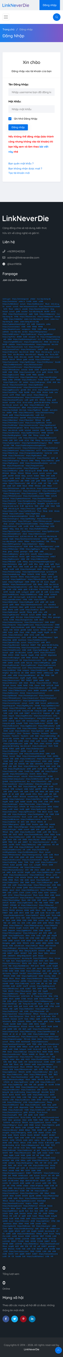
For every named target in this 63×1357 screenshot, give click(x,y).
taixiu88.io (52, 604)
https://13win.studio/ (27, 804)
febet (48, 928)
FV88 (31, 685)
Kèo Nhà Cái (15, 673)
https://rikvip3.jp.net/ (48, 698)
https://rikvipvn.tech (10, 1031)
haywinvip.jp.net (9, 706)
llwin (50, 819)
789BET (57, 443)
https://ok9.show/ (16, 635)
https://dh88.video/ (10, 602)
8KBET (33, 645)
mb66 (55, 473)
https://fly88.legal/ (15, 582)
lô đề (22, 506)
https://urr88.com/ (10, 1130)
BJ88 (14, 872)
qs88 (38, 592)
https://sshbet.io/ (51, 448)
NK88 (41, 564)
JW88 (5, 847)
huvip (58, 834)
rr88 (23, 478)
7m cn (33, 1016)
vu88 (32, 736)
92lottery (43, 1014)
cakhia (20, 541)
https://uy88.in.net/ (28, 665)
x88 (21, 481)
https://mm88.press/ (45, 362)
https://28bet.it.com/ (29, 905)
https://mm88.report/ (39, 670)
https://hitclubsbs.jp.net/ (12, 387)
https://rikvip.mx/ (9, 625)
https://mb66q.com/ (45, 316)
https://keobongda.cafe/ (24, 415)
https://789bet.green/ (38, 1074)
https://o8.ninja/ (9, 458)
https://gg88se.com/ (28, 726)
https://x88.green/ (32, 577)
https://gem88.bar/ (45, 334)
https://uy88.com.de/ (11, 665)
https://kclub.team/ (28, 349)
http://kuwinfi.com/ (44, 837)
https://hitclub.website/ (25, 344)
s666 (40, 738)
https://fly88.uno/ (10, 382)
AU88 (39, 708)
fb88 (36, 506)
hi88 (38, 983)
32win (24, 817)
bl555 (5, 597)
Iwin (56, 392)
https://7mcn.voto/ (27, 508)
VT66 (16, 847)
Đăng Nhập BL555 (24, 956)
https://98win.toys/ (10, 807)
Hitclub (50, 372)
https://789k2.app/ (51, 978)
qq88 (12, 652)
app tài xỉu (29, 506)
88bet (44, 615)
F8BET (51, 741)
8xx (43, 339)
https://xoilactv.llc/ (10, 771)
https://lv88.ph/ (51, 908)
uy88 (51, 539)
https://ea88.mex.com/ (47, 665)
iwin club (53, 463)
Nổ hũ (26, 428)
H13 (53, 844)
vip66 (31, 314)
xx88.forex (47, 844)
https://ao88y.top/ (46, 999)
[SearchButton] (56, 17)
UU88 (9, 589)
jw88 (41, 1006)
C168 (30, 435)
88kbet (5, 890)
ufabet (32, 299)
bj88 (53, 458)
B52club (6, 473)
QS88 (39, 508)
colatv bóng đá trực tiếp (29, 322)
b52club (55, 402)
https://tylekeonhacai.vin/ (20, 498)
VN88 (51, 814)
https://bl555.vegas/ (51, 1039)
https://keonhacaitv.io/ (37, 668)
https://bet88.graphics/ (12, 435)
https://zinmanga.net (20, 299)
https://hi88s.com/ (29, 380)
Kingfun (6, 673)
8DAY (14, 1021)
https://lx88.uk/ (32, 946)
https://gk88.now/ (10, 1072)
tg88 (28, 556)
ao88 (53, 476)
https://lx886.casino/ (11, 882)
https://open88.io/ (38, 918)
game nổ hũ (24, 554)
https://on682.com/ (27, 759)
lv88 (54, 794)
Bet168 (26, 392)
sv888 (28, 837)
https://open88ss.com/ (46, 1031)
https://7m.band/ (9, 501)
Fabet (51, 1021)
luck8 (53, 567)
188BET (5, 529)
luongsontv (26, 329)
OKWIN (27, 1064)
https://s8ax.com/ (35, 981)
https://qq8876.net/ (18, 579)
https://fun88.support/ (40, 1059)
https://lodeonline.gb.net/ (13, 428)
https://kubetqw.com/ (35, 748)
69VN (53, 938)
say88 (22, 678)
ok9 (4, 339)
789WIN (12, 928)
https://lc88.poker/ (26, 1009)
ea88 (31, 1006)
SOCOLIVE (48, 764)
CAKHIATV (39, 764)
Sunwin (50, 481)
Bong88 (45, 410)
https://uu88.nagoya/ (11, 658)
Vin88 (5, 688)
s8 (54, 711)
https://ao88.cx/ (9, 733)
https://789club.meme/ (12, 855)
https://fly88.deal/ (33, 514)
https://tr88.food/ (26, 847)
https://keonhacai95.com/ (13, 400)
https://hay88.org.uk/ (16, 769)
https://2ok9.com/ (10, 438)
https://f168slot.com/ (11, 377)
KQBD (54, 928)
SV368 (50, 776)
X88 (49, 832)
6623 (24, 1029)
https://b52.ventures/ (45, 718)
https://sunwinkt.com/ (50, 1117)
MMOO (10, 655)
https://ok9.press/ (10, 526)
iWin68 (37, 706)
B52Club (6, 498)
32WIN (29, 877)
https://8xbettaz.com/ (11, 637)
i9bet (26, 405)
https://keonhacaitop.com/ (13, 397)
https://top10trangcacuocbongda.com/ (30, 445)
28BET (25, 842)
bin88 (31, 370)
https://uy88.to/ (45, 796)
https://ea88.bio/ (38, 541)
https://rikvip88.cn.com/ (12, 850)
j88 (38, 675)
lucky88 (19, 723)
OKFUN (5, 903)
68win (41, 620)
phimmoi (19, 910)
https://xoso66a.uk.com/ (18, 875)
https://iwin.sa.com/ (10, 362)
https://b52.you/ (24, 521)
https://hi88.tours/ (31, 766)
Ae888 (36, 690)
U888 (23, 559)
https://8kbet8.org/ (10, 453)
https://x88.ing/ (45, 587)
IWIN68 (44, 539)
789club (42, 400)
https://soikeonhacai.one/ (13, 622)
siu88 (12, 478)
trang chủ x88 (27, 711)
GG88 (36, 370)
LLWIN (42, 435)
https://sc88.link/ (9, 670)
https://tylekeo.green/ (11, 443)
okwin (18, 890)
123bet (43, 721)
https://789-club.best (17, 708)
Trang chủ (8, 29)
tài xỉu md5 (37, 1049)
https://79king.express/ (38, 332)
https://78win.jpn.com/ (23, 895)
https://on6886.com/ (11, 1105)
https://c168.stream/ (33, 867)
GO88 (49, 382)
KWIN (18, 844)
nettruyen (7, 299)
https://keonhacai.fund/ (17, 314)
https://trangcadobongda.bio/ (31, 453)
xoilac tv (22, 301)
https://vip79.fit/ (9, 337)
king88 (5, 857)
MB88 (34, 1079)
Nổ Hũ (50, 809)
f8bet (50, 443)
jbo (8, 1077)
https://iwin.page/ (10, 521)
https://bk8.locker (34, 973)
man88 (5, 983)
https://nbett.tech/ (25, 1001)
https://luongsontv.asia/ (49, 1036)
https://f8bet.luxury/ (28, 1031)
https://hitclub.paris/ (45, 1064)
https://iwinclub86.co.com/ (33, 496)
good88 (19, 865)
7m (38, 337)
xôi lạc (53, 311)
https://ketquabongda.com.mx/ (15, 587)
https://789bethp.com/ (40, 556)
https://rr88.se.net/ (10, 352)
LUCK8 (48, 1132)
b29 (13, 486)
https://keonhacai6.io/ (19, 1077)
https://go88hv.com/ (25, 625)
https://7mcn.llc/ (43, 458)
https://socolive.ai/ (10, 784)
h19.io (34, 794)
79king (37, 440)
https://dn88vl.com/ (35, 978)
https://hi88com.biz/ (11, 678)
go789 (5, 1016)
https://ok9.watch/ (16, 514)
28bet (34, 678)
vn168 (27, 632)
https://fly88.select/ (34, 455)
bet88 (5, 344)
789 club (6, 685)
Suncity (47, 976)
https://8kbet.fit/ (51, 925)
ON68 (51, 670)
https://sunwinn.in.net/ (44, 625)
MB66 (5, 319)
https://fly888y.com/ (25, 706)
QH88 (25, 887)
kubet (35, 301)
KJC (39, 339)
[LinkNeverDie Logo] (16, 5)
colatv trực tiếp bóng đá (33, 319)
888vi (46, 953)
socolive (24, 311)
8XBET (52, 622)
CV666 (23, 999)
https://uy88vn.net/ (42, 1057)
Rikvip (10, 357)
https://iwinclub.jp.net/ (32, 491)
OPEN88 (17, 380)
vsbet (42, 506)
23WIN (36, 652)
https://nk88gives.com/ (43, 1001)
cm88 (56, 430)
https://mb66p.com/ (47, 314)
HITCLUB (6, 579)
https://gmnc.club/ (51, 607)
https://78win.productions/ (13, 870)
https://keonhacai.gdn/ (33, 367)
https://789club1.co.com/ (12, 496)
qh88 (42, 602)
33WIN (21, 577)
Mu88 (50, 1026)
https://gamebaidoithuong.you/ (34, 443)
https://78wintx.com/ (17, 483)
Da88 (19, 1024)
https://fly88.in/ (51, 771)
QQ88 (5, 935)
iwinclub (24, 370)
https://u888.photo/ (10, 554)
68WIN (32, 673)
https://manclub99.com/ (35, 397)
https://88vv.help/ (25, 885)
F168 (32, 440)
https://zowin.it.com (10, 660)
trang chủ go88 (9, 723)
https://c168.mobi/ (22, 983)
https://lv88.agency (18, 1132)
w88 (45, 612)
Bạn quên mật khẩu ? (20, 163)
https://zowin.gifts (10, 1115)
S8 (42, 592)
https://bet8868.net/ (21, 966)
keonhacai (13, 607)
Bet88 (46, 380)
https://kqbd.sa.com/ (40, 1042)
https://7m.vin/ (33, 642)
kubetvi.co (25, 645)
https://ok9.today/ (33, 971)
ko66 (5, 769)
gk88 (25, 589)
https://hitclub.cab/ (44, 519)
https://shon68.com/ (51, 1044)
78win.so (24, 460)
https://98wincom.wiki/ (23, 1069)
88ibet (27, 1130)
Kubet (41, 658)
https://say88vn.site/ (24, 716)
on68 (21, 713)
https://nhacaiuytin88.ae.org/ (34, 756)
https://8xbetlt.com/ (11, 536)
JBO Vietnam (50, 946)
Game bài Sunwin (35, 1062)
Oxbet (25, 1024)
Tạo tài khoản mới (19, 172)
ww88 (46, 594)
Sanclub (50, 433)
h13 (46, 983)
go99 (25, 564)
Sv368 (10, 380)
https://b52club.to (10, 564)
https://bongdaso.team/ (42, 498)
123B (12, 789)
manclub (35, 430)
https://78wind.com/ (16, 455)
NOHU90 (13, 577)
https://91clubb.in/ (45, 637)
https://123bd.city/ (14, 1102)
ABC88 (5, 764)
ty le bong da (51, 572)
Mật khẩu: (14, 101)
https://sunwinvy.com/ (11, 958)
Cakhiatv (53, 892)
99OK (35, 963)
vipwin (18, 721)
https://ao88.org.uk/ (11, 1067)
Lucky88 (37, 865)
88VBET (23, 953)
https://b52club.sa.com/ (33, 364)
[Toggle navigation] (6, 17)
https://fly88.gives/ (31, 468)
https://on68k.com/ (32, 1105)
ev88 (33, 481)
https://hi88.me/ (47, 460)
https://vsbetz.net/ (17, 799)
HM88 (17, 655)
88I (35, 536)
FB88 (31, 551)
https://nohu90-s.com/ (12, 860)
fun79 (33, 983)
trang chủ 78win (34, 1052)
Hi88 (51, 1054)
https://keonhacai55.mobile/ (27, 524)
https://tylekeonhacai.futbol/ (14, 324)
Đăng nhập (50, 5)
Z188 (37, 516)
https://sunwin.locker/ (11, 327)
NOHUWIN (7, 1021)
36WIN (42, 766)
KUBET (28, 988)
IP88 (4, 1052)
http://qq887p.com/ (16, 935)
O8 (41, 582)
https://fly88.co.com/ (11, 559)
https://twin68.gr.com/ (37, 776)
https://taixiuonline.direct (34, 754)
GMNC (42, 430)
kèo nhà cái (54, 342)
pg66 (41, 824)
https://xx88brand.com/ (12, 364)
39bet (18, 756)
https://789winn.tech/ (49, 890)
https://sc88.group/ (37, 382)
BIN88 (19, 337)
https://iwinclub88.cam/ (33, 834)
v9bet (5, 314)
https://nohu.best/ (10, 812)
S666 (16, 718)
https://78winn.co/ (45, 994)
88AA (51, 791)
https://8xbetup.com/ (29, 1036)
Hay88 (52, 582)
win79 (11, 395)
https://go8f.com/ (21, 1082)
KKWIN (23, 877)
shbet (43, 577)
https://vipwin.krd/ (10, 1014)
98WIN (56, 802)
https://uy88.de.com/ (11, 615)
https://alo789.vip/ (10, 1004)
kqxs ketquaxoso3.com (28, 306)
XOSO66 (21, 764)
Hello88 (56, 761)
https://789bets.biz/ (10, 549)
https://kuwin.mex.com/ (27, 908)
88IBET (56, 587)
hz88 (36, 620)
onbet (26, 741)
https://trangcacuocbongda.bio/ (15, 516)
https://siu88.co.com (38, 807)
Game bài (48, 453)
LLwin (24, 668)
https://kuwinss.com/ (37, 887)
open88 (41, 375)
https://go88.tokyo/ (27, 362)
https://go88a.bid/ (10, 695)
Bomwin (49, 397)
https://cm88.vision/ (10, 418)
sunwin (23, 304)
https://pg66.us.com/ (11, 375)
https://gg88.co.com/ (11, 390)
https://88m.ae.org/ (46, 728)
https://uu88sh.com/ (49, 862)
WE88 (49, 647)
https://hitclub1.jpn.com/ (28, 695)
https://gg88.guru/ (33, 549)
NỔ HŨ (33, 483)
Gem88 (13, 1024)
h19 (20, 382)
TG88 (56, 812)
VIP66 (16, 316)
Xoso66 (57, 316)
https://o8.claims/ (42, 898)
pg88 (13, 943)
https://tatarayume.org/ (32, 855)
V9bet (17, 395)
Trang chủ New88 (30, 1004)
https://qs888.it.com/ (45, 872)
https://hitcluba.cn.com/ (33, 622)
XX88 (23, 327)
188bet (25, 1047)
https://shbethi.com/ (11, 450)
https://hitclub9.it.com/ (12, 650)
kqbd (23, 395)
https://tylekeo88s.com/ (13, 743)
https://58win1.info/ (39, 781)
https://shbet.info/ (10, 511)
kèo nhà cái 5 (25, 746)
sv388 (41, 301)
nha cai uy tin (46, 352)
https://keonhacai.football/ (49, 306)
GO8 (23, 923)
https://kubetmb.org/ (40, 850)
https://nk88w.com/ (17, 837)
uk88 (47, 506)
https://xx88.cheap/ (41, 1034)
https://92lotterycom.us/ (12, 546)
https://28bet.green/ (11, 824)
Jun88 (28, 375)
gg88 (28, 809)
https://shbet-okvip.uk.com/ (14, 779)
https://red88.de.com (11, 819)
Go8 (40, 963)
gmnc (10, 551)
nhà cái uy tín (30, 471)
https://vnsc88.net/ (10, 556)
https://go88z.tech (36, 1122)
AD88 (55, 738)
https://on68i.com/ (39, 746)
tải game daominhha (48, 370)
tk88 (45, 455)
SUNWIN (30, 574)
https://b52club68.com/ (12, 534)
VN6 (35, 903)
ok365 (10, 940)
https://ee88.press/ (10, 1011)
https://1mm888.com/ (11, 1036)
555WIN (41, 951)
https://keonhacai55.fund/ (21, 584)
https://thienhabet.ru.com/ (13, 423)
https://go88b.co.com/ (48, 493)
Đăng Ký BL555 (31, 951)
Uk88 (31, 1024)
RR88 (34, 329)
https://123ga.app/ (21, 827)
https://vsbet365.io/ (33, 799)
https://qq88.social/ (29, 976)
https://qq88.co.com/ (37, 1102)
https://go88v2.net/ (33, 761)
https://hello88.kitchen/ (38, 529)
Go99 (24, 637)
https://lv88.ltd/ (40, 599)
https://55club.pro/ (47, 652)
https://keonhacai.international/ (27, 539)
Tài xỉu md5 (50, 913)
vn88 (43, 642)
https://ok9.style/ (9, 829)
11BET (56, 1074)
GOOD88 (6, 986)
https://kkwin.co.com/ (11, 680)
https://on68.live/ (9, 822)
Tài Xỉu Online (25, 1117)
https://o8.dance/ (27, 898)
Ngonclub (48, 428)
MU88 (5, 455)
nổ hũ (38, 372)
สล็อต (24, 407)
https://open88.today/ (48, 377)
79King (35, 435)
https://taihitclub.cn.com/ (33, 448)
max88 (30, 357)
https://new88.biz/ (10, 392)
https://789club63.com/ (12, 698)
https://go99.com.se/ (27, 812)
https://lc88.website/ (46, 726)
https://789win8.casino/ (37, 579)
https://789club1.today (11, 647)
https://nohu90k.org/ (11, 981)
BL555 (42, 610)
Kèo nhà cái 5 (30, 354)
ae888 (9, 412)
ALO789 (6, 445)
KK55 (15, 834)
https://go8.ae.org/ (38, 809)
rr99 (25, 1062)
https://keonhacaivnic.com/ (31, 604)
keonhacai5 (25, 1042)
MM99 (56, 796)
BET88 (5, 748)
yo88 (38, 481)
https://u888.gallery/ (42, 663)
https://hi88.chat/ (46, 524)
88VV (48, 642)
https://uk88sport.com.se (31, 819)
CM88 (15, 412)
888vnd (53, 953)
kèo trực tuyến (19, 597)
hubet (10, 632)
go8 (31, 567)
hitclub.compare (33, 721)
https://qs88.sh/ (32, 915)
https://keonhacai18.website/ (36, 463)
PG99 (56, 372)
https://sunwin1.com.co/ (35, 693)
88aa (28, 935)
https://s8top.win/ (30, 933)
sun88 (43, 1019)
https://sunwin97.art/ (11, 349)
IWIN (5, 309)
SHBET (40, 349)
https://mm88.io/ (53, 339)
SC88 (51, 511)
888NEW (6, 584)
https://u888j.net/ (45, 554)
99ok (50, 617)
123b (40, 567)
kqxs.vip (29, 663)
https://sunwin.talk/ (27, 372)
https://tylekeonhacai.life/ (48, 390)
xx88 (33, 324)
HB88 (44, 943)
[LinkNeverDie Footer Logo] (26, 218)
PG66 (19, 670)
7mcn (10, 354)
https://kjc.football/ (10, 410)
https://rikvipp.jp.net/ (11, 493)
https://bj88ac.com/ (10, 693)
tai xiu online (54, 592)
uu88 (37, 415)
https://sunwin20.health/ (32, 860)
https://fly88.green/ (10, 463)
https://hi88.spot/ (10, 948)
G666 (10, 786)
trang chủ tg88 (40, 711)
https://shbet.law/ (27, 450)
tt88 (4, 567)
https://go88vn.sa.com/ (12, 448)
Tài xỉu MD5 (54, 354)
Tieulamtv (26, 733)
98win (50, 579)
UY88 (37, 655)
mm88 (46, 1062)
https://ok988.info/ (10, 471)
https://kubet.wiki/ (15, 1110)
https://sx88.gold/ (26, 602)
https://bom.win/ (37, 428)
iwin (46, 354)
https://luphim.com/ (35, 407)
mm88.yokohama (9, 852)
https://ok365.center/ (11, 334)
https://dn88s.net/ (22, 731)
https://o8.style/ (32, 478)
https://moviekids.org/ (11, 574)
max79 (44, 819)
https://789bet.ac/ (46, 905)
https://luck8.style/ (10, 804)
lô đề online (33, 589)
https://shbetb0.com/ (50, 450)
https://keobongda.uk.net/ (13, 915)
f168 (55, 428)
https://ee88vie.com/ (35, 304)
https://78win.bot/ (26, 420)
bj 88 (45, 660)
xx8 (4, 872)
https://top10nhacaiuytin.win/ (24, 339)
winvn (30, 690)
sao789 (11, 476)
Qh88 (14, 640)
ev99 (37, 602)
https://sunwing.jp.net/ (31, 647)
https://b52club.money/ (44, 412)
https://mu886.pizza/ (11, 751)
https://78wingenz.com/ (43, 546)
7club (26, 1019)
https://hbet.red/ (14, 668)
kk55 (23, 822)
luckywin (26, 670)
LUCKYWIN (25, 996)
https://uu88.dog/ (10, 862)
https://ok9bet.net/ (50, 1107)
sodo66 (56, 690)
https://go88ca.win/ (10, 994)
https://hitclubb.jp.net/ (51, 491)
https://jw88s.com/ (27, 832)
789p (11, 832)
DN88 (33, 627)
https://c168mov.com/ (39, 559)
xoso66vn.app (32, 796)
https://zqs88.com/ (11, 898)
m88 (16, 761)
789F (20, 786)
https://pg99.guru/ (42, 1009)
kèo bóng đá (23, 948)
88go (15, 1062)
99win (43, 1127)
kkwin (10, 839)
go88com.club (53, 703)
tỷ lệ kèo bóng (53, 1019)
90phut (42, 544)
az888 (5, 718)
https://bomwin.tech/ (14, 347)
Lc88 (30, 587)
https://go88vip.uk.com (46, 986)
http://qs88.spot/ (43, 880)
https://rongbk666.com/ (33, 342)
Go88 (25, 337)
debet (54, 1110)
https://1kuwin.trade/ (45, 759)
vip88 (38, 1019)
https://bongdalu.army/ (26, 501)
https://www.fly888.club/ (35, 423)
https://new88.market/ (36, 418)
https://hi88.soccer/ (41, 1095)
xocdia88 (6, 627)
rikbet (17, 604)
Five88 (6, 1024)
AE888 (21, 1130)
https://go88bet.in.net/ (50, 706)
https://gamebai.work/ (48, 438)
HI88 (18, 976)
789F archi (35, 966)
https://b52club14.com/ (19, 774)
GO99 (5, 592)
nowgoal (32, 337)
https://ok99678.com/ (27, 511)
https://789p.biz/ (43, 804)
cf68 (11, 759)
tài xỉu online (27, 402)
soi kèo (25, 332)
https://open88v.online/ (12, 599)
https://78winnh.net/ (28, 316)
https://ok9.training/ (11, 867)
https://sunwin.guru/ (11, 519)
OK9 (15, 440)
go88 (18, 311)
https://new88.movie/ (11, 433)
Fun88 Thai (28, 771)
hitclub (5, 311)
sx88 (46, 1006)
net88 (21, 430)
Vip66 (36, 314)
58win (25, 486)
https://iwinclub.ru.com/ (50, 357)
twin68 (29, 652)
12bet (53, 1059)
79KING (47, 407)
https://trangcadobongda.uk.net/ (42, 562)
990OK (5, 1034)
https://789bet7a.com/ (17, 690)
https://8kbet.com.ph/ (11, 776)
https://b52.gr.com (16, 1016)
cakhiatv (6, 332)
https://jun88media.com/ (28, 852)
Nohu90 (49, 430)
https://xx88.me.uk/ (28, 334)
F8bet (49, 486)
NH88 (11, 971)
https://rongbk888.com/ (13, 342)
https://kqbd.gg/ (29, 786)
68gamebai (52, 655)
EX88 (10, 791)
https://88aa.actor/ (26, 412)
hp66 (8, 961)
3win (13, 961)
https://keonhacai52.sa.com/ (14, 1044)
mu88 (26, 567)
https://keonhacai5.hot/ (12, 700)
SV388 (5, 971)
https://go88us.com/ (11, 1117)
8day (24, 476)
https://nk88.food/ (37, 875)
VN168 (57, 625)
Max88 (5, 415)
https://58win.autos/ (45, 627)
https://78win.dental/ (23, 991)
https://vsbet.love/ (28, 1090)
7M (56, 940)
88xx (36, 564)
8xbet (43, 647)
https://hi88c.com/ (47, 1082)
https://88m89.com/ (11, 988)
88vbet (10, 877)
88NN (50, 807)
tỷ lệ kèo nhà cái (52, 503)
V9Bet (32, 1019)
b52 (28, 324)
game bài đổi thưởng (42, 402)
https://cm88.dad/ (42, 359)
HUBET (15, 796)
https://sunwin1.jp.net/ (11, 703)
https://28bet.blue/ (10, 420)
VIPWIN (22, 807)
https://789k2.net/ (29, 844)
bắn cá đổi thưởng (17, 1092)
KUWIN (32, 774)
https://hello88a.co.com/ (37, 640)
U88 (52, 779)
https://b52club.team (11, 488)
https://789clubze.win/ (11, 407)
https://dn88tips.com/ (30, 890)
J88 (54, 615)
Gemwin (57, 521)
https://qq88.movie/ (10, 1057)
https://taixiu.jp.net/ (29, 493)
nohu (40, 612)
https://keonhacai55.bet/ (39, 309)
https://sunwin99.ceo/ (18, 385)
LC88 (14, 589)
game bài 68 (53, 1014)
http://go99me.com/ (17, 781)
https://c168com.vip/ (45, 882)
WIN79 (43, 1026)
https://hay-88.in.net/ (11, 645)
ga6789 (5, 478)
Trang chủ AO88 (40, 996)
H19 (27, 764)
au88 (31, 564)
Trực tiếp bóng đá (36, 311)
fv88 (30, 953)
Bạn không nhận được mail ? (25, 168)
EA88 (27, 673)
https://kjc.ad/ (34, 839)
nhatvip (11, 721)
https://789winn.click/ (42, 885)
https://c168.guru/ (10, 1125)
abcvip (42, 928)
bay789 (5, 1059)
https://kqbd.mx (48, 1125)
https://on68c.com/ (10, 754)
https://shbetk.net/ (29, 544)
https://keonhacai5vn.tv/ (12, 1112)
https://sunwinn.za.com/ (28, 425)
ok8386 (50, 668)
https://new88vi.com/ (11, 1090)
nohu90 (54, 496)
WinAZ (42, 877)
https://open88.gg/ (10, 951)
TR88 (10, 842)
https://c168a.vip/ (20, 1052)
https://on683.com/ (37, 1110)
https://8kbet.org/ (41, 395)
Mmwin (5, 708)
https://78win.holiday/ (11, 900)
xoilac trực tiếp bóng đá (47, 536)
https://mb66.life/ (16, 319)
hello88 (52, 824)
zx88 (35, 953)
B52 (29, 390)
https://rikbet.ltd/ (43, 344)
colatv (46, 319)
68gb (20, 564)
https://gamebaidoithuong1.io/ (35, 700)
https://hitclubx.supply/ (12, 572)
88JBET (13, 903)
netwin (30, 999)
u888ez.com (48, 673)
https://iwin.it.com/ (46, 695)
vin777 (20, 1019)
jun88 (21, 471)
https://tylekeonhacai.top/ (47, 488)
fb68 (10, 1062)
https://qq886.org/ (15, 1084)
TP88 (51, 903)
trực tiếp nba (15, 332)
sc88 (20, 438)
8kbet (51, 349)
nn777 (52, 380)
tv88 (49, 781)
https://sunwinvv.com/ (32, 660)
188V (43, 938)
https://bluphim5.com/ (11, 329)
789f (23, 680)
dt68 (54, 382)
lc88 (4, 796)
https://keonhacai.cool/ (26, 458)
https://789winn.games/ (12, 933)
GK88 (51, 865)
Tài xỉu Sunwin (42, 1112)
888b (10, 827)
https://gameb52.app (11, 642)
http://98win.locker (37, 1011)
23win (33, 392)
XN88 (46, 857)
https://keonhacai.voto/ (33, 387)
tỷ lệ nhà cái (31, 597)
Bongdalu (41, 503)
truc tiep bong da (44, 299)
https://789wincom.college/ (13, 1079)
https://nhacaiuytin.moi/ (47, 501)
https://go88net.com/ (50, 531)
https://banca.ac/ (30, 438)
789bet (27, 541)
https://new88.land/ (43, 784)
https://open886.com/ (29, 377)
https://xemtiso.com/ (41, 842)
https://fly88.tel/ (34, 410)
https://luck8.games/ (36, 814)
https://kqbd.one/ (10, 503)
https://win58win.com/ (11, 963)
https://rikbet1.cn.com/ (37, 534)
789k (45, 597)
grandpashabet (9, 728)
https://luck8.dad (17, 627)
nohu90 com (19, 946)
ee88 (16, 632)
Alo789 (46, 311)
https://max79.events (41, 1029)
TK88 (26, 723)
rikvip (52, 309)
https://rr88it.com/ (37, 405)
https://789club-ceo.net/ (42, 521)
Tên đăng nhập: (18, 84)
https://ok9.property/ (11, 460)
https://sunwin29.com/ (43, 716)
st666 (26, 789)
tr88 (23, 721)
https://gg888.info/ (24, 930)
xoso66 (25, 309)
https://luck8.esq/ (19, 814)
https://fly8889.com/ (11, 481)
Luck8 (22, 610)
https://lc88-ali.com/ (37, 688)
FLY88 (40, 380)
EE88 (22, 463)
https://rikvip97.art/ (36, 347)
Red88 (57, 1021)
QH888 (5, 781)
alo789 (55, 743)
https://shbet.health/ (32, 617)
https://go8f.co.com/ (24, 961)
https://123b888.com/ (28, 594)
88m (4, 938)
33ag (35, 802)
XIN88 (39, 832)
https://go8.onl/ (37, 731)
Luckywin (25, 592)
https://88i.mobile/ (29, 728)
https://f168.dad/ (9, 562)
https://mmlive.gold (28, 569)
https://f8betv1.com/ (17, 968)
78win (47, 304)
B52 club (23, 357)
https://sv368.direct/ (11, 304)
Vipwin (37, 685)
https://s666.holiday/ (48, 736)
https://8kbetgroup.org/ (33, 925)
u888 (41, 551)
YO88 (37, 1026)
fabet (53, 506)
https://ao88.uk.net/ (37, 723)
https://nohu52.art (43, 683)
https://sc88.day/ (42, 526)
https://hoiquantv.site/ (35, 466)
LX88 (4, 814)
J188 (49, 660)
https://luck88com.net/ (38, 948)
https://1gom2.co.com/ (11, 531)
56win (9, 1052)
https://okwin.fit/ (26, 1057)
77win (39, 511)
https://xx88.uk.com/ (11, 726)
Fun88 (28, 301)
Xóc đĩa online (18, 354)
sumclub (6, 577)
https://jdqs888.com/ (29, 1087)
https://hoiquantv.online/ (12, 468)
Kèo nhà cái (44, 589)
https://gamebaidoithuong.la (33, 572)
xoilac (48, 324)
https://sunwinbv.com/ (11, 1054)
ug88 (11, 718)
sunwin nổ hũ (36, 713)
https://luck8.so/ (32, 610)
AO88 (43, 516)
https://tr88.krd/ (25, 1014)
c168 (28, 483)
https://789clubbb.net (11, 1026)
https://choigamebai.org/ (50, 337)
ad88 (9, 872)
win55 (21, 761)
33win (5, 430)
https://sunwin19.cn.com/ (12, 367)
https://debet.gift (33, 1092)
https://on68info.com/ (34, 779)
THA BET (22, 973)
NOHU (39, 774)
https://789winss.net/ (11, 996)
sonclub (32, 986)
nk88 (4, 663)
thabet (36, 476)
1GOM (5, 357)
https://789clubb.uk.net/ (12, 491)
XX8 (50, 738)
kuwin (46, 582)
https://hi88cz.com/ (14, 1074)
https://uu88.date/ (26, 784)
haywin (11, 716)
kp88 (36, 961)
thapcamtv (40, 324)
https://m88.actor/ (10, 683)
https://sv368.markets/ (39, 827)
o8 (57, 458)
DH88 (57, 943)
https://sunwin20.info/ (11, 817)
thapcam (46, 713)
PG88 (21, 392)
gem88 (23, 390)
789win (19, 359)
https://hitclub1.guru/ (27, 718)
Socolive (35, 824)
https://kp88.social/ (10, 612)
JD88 (11, 847)
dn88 (29, 650)
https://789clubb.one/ (11, 370)
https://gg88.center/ (48, 478)
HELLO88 (45, 1092)
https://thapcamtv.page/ (12, 1039)
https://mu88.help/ (10, 425)
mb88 (9, 567)
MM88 (34, 327)
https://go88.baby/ (28, 519)
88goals (41, 354)
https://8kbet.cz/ (16, 925)
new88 (42, 751)
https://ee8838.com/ (11, 594)
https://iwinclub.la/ (10, 301)
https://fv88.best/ (40, 958)
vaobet (25, 382)
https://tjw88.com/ (22, 1100)
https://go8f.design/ (41, 650)
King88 (6, 918)
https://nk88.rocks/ (40, 1072)
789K (35, 920)
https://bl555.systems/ (12, 544)
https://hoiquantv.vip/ (15, 466)
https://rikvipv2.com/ (30, 698)
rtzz (18, 923)
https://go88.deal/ (36, 385)
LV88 (17, 857)
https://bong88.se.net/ (27, 503)
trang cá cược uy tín (10, 506)
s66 (15, 764)
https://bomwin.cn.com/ (31, 531)
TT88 (39, 812)
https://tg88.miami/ (25, 903)
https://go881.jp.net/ (48, 425)
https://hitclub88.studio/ (18, 688)
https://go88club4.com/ (30, 433)
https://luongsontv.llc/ (24, 620)
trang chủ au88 (14, 711)
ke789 (5, 569)
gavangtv (52, 329)
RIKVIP (5, 359)
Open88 (24, 655)
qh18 (37, 829)
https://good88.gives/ (27, 675)
